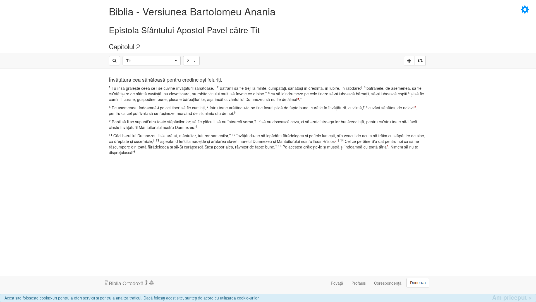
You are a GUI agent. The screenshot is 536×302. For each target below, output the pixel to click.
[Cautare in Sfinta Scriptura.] (114, 60)
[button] (152, 60)
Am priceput (512, 297)
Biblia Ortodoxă (126, 283)
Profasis (358, 283)
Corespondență (387, 283)
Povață (337, 283)
